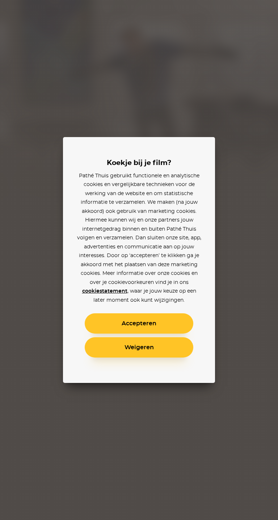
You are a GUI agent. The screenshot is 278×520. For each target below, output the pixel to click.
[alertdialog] (139, 260)
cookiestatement (104, 291)
